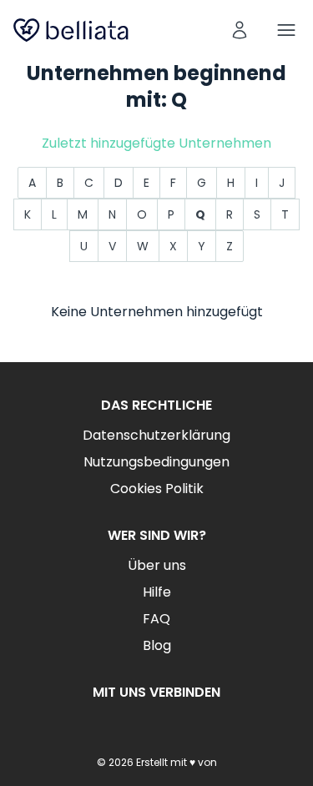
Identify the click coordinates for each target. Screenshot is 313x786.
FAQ (156, 618)
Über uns (157, 565)
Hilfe (157, 592)
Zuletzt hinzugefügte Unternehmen (156, 143)
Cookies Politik (157, 488)
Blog (157, 645)
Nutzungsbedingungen (156, 461)
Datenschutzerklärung (156, 435)
